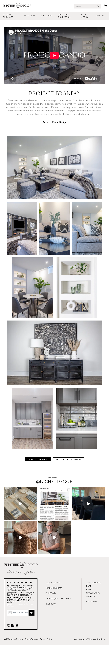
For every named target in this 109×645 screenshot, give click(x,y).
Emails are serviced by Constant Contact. (20, 605)
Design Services (8, 16)
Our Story (84, 16)
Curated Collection (64, 16)
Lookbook (51, 604)
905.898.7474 (91, 601)
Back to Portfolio (68, 459)
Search (98, 6)
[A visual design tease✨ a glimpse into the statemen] (20, 537)
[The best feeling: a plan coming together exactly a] (88, 503)
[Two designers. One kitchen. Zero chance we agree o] (54, 537)
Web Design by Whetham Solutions (89, 639)
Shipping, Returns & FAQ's (58, 598)
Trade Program (54, 588)
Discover (46, 16)
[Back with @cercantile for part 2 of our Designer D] (20, 503)
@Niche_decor (54, 480)
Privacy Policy (46, 639)
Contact (101, 16)
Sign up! (31, 613)
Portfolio (29, 16)
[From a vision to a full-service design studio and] (54, 503)
